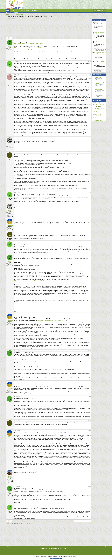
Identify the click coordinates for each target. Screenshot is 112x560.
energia (94, 102)
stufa (96, 117)
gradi (103, 104)
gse (93, 106)
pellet (94, 111)
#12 (90, 314)
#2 (90, 61)
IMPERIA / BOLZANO (9, 150)
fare (98, 102)
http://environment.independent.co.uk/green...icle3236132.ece (29, 47)
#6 (90, 192)
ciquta (7, 18)
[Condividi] (88, 40)
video (103, 120)
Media (22, 10)
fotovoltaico (96, 104)
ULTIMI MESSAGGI (97, 20)
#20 (90, 505)
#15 (90, 396)
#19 (90, 486)
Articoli (12, 10)
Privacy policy (96, 546)
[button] (19, 10)
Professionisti (34, 10)
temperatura (96, 119)
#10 (90, 241)
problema (98, 112)
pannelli (97, 110)
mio (103, 108)
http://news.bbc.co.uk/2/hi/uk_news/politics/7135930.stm (27, 49)
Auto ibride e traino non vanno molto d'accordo (99, 42)
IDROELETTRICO (97, 59)
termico (101, 118)
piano (97, 111)
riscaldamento (97, 116)
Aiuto (101, 546)
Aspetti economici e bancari (99, 40)
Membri (27, 10)
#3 (90, 74)
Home (103, 546)
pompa (101, 111)
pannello (101, 110)
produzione (95, 114)
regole (101, 120)
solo (93, 117)
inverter (94, 108)
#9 (90, 232)
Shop (40, 10)
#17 (90, 430)
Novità (17, 10)
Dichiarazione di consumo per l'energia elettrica (99, 62)
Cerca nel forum (15, 12)
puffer (99, 114)
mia (101, 108)
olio (93, 110)
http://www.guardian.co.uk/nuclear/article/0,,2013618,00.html (28, 43)
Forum (7, 10)
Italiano (9, 546)
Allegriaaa (96, 22)
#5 (90, 152)
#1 (90, 40)
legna (98, 108)
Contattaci (86, 546)
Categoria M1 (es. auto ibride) (99, 50)
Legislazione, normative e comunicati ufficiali (98, 71)
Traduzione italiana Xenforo (56, 553)
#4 (90, 137)
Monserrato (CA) (10, 483)
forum (100, 102)
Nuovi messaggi (8, 12)
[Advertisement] (41, 27)
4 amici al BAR (96, 30)
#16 (90, 420)
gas (101, 104)
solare (103, 116)
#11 (90, 255)
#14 (90, 381)
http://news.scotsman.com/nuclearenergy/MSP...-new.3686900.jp (29, 280)
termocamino (96, 120)
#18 (90, 470)
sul (98, 117)
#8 (90, 219)
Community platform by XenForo (56, 552)
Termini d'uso (91, 546)
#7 (90, 204)
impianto (98, 106)
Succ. (10, 37)
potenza (94, 112)
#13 (90, 350)
